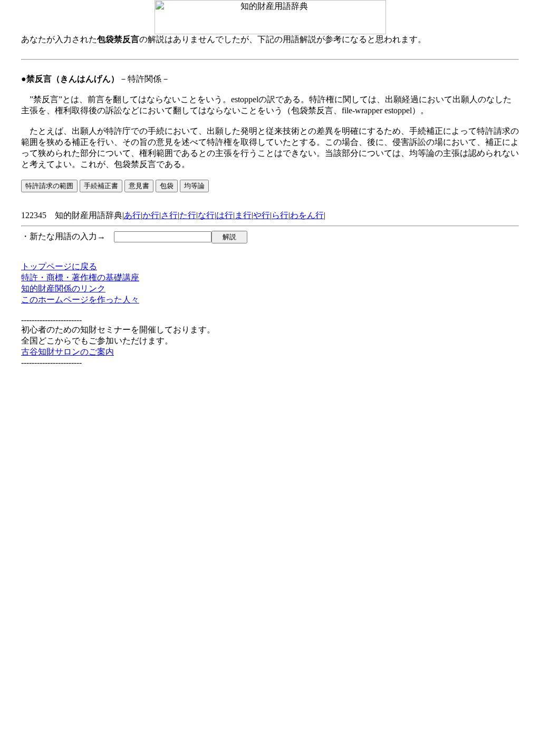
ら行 (280, 215)
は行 (224, 215)
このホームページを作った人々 (80, 299)
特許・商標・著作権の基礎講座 (80, 277)
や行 (261, 215)
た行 (187, 215)
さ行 (169, 215)
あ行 (132, 215)
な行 (206, 215)
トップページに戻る (59, 266)
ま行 (243, 215)
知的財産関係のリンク (63, 288)
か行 (150, 215)
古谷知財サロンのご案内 (67, 351)
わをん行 (307, 215)
